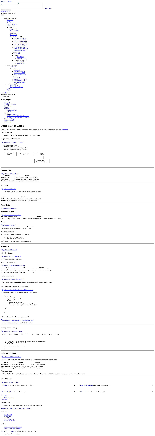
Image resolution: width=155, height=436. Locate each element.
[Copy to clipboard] (4, 194)
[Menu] (2, 15)
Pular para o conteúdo (6, 1)
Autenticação (7, 416)
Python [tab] (44, 334)
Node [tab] (27, 334)
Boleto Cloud (5, 431)
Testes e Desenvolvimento (13, 427)
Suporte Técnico (6, 408)
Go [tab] (32, 334)
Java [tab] (10, 334)
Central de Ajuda (27, 408)
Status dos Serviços (10, 420)
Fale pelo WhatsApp (17, 408)
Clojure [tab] (57, 334)
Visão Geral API (8, 415)
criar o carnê (65, 129)
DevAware (12, 431)
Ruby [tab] (50, 334)
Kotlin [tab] (16, 334)
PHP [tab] (37, 334)
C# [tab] (21, 334)
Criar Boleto (7, 417)
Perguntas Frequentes (9, 419)
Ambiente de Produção (12, 428)
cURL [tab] (4, 334)
